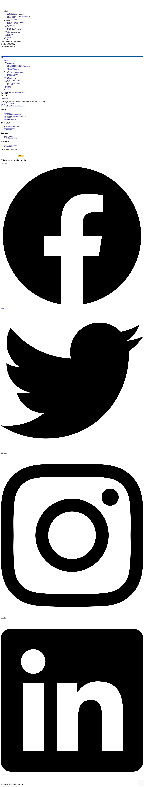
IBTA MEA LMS (8, 146)
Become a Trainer (12, 23)
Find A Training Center (14, 29)
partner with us (11, 28)
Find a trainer (11, 25)
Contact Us (7, 37)
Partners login (8, 35)
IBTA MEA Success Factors (15, 22)
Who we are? (11, 13)
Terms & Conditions (13, 19)
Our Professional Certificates (15, 14)
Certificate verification (10, 145)
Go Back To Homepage (7, 103)
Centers (6, 26)
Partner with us (8, 136)
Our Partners (11, 17)
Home (6, 10)
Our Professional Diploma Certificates (18, 16)
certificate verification (13, 32)
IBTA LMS (10, 34)
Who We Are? (8, 113)
